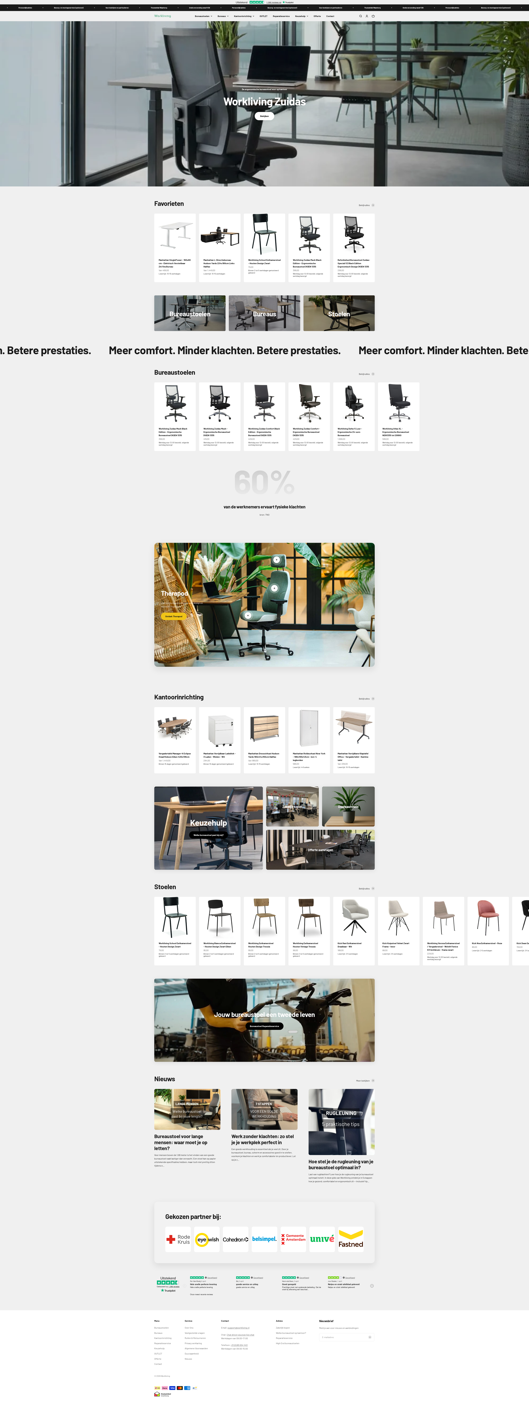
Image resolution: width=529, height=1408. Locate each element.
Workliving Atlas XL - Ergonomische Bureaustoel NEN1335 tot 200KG (395, 432)
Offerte (317, 16)
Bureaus (222, 16)
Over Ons (189, 1327)
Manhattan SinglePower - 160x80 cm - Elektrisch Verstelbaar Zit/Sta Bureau (175, 263)
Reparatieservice (281, 16)
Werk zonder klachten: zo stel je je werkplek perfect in (262, 1139)
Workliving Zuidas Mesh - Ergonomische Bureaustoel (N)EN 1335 (216, 432)
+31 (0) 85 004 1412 (239, 1345)
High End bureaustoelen (287, 1343)
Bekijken (264, 116)
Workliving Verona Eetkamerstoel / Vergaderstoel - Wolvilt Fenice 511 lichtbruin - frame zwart (443, 946)
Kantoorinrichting (242, 16)
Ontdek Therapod (173, 616)
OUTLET (263, 16)
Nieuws (188, 1358)
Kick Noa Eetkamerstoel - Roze (487, 943)
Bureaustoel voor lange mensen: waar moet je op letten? (180, 1142)
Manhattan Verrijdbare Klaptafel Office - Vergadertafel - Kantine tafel (353, 756)
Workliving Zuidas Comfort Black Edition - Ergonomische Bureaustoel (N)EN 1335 (264, 432)
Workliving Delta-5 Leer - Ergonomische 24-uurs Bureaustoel (350, 432)
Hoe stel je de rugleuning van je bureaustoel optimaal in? (341, 1164)
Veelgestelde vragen (195, 1333)
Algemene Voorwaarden (196, 1348)
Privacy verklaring (193, 1343)
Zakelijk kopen (283, 1327)
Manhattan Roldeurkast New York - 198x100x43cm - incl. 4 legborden (309, 756)
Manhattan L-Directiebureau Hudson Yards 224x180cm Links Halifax (218, 263)
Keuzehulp (300, 16)
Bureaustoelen (202, 16)
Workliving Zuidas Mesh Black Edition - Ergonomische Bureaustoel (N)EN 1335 (307, 263)
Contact (330, 16)
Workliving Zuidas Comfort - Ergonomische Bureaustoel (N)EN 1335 (306, 432)
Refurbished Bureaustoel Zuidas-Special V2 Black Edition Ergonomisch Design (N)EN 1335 (354, 263)
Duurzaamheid (192, 1353)
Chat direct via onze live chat (240, 1334)
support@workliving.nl (238, 1327)
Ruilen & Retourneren (195, 1338)
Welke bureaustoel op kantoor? (291, 1333)
